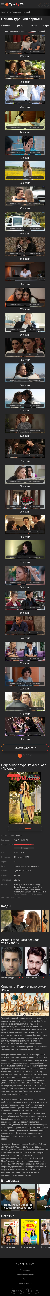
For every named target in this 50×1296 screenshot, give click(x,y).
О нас (25, 1279)
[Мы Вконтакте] (14, 1291)
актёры (33, 26)
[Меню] (2, 4)
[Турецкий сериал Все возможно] (30, 1232)
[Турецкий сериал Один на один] (10, 1232)
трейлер (19, 26)
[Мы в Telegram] (21, 1291)
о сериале (5, 26)
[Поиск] (40, 4)
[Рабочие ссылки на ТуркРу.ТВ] (36, 1291)
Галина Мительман (15, 51)
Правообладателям (25, 1275)
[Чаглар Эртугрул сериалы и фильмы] (12, 961)
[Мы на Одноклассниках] (29, 1291)
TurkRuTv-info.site (25, 1284)
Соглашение (25, 1270)
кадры (46, 26)
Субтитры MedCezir (34, 51)
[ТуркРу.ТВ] (14, 4)
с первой (41, 31)
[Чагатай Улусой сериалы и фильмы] (36, 961)
